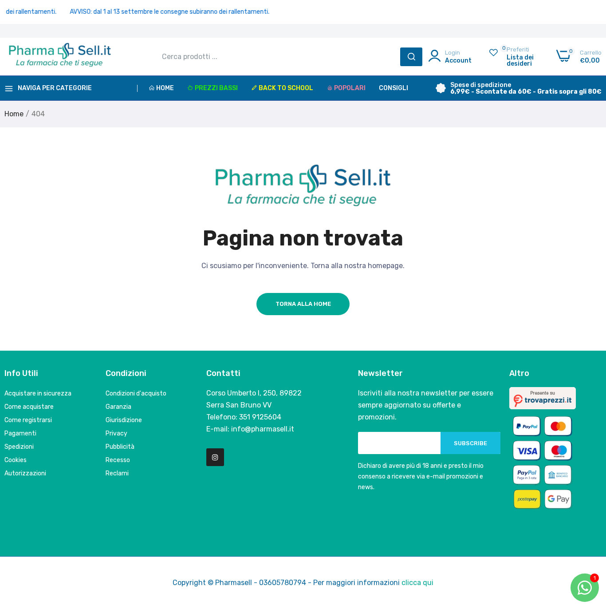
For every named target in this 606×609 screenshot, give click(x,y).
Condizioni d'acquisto (136, 393)
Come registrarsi (28, 420)
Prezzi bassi (216, 88)
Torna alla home (303, 304)
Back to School (286, 88)
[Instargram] (215, 457)
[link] (588, 545)
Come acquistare (29, 407)
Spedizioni (19, 447)
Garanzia (118, 407)
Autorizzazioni (25, 473)
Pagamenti (20, 433)
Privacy (116, 433)
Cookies (15, 460)
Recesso (118, 460)
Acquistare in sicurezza (37, 393)
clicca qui (417, 582)
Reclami (117, 473)
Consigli (393, 88)
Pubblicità (120, 447)
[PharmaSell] (59, 56)
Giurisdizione (124, 420)
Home (165, 88)
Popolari (350, 88)
